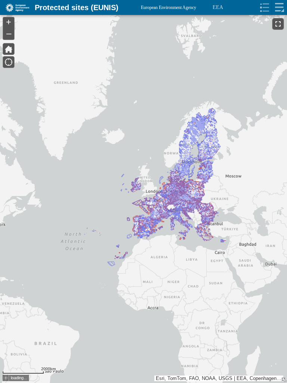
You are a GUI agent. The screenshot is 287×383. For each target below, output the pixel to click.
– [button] (8, 33)
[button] (5, 378)
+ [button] (8, 22)
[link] (15, 7)
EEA (218, 7)
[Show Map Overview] (284, 380)
